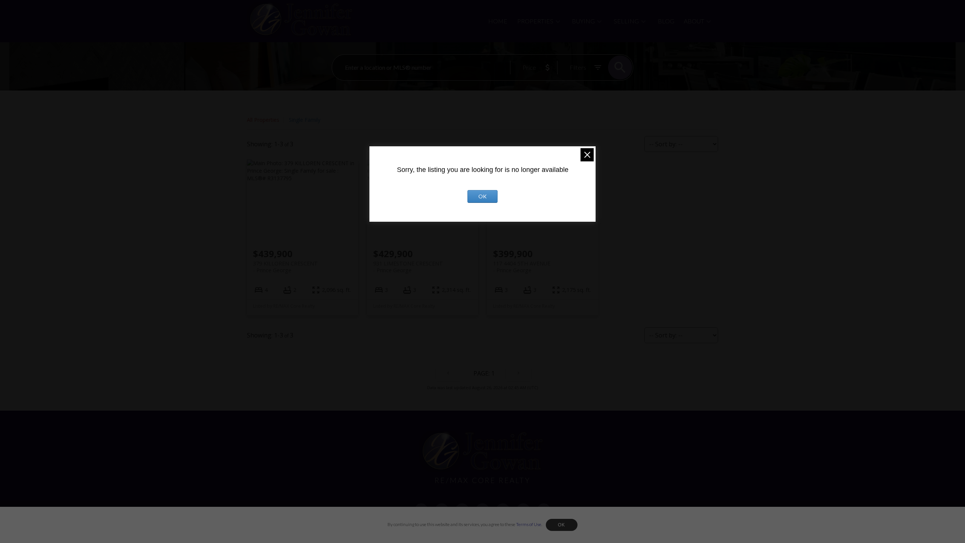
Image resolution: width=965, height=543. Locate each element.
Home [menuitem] (497, 21)
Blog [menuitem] (666, 21)
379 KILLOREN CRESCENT (285, 266)
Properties (535, 21)
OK (561, 525)
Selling (626, 21)
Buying (583, 21)
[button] (421, 510)
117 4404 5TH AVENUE (521, 266)
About (694, 21)
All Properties (263, 119)
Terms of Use (528, 524)
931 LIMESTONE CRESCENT (408, 266)
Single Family (304, 119)
